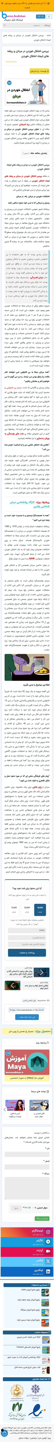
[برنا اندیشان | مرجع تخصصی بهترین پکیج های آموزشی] (13, 16)
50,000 (40, 909)
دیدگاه (45, 1173)
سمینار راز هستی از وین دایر (21, 1031)
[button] (2, 3)
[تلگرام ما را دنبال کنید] (48, 1242)
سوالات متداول (24, 1438)
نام (47, 1148)
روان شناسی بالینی (29, 1000)
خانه (49, 35)
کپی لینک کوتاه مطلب (27, 1017)
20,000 (27, 909)
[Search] (5, 25)
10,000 (14, 909)
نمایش (26, 153)
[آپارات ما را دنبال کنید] (48, 1252)
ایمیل (46, 1161)
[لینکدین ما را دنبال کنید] (48, 1271)
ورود (49, 1438)
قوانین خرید (42, 1438)
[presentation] (4, 1109)
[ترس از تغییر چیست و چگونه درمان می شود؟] (15, 1105)
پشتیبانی (33, 1438)
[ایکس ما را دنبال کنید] (48, 1262)
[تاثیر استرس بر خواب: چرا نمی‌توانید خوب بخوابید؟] (39, 1105)
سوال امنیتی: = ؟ (35, 1207)
